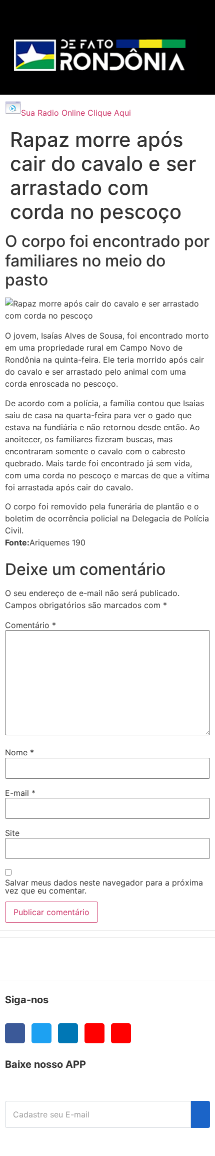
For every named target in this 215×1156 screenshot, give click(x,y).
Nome (19, 752)
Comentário (30, 625)
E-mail (20, 793)
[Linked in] (68, 1033)
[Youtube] (94, 1033)
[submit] (200, 1114)
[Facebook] (15, 1033)
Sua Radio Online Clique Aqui (76, 113)
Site (12, 833)
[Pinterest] (121, 1033)
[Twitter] (42, 1033)
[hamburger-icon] (185, 18)
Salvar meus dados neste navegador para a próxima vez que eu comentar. (104, 887)
